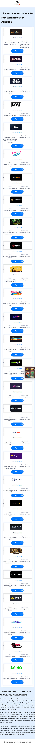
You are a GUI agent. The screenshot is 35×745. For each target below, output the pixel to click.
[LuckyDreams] (16, 81)
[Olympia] (16, 503)
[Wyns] (16, 339)
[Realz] (16, 32)
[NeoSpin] (16, 362)
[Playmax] (16, 177)
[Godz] (16, 527)
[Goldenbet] (16, 200)
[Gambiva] (16, 59)
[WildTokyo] (16, 245)
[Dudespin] (16, 293)
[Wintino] (16, 269)
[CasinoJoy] (16, 154)
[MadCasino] (16, 646)
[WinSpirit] (16, 386)
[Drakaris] (16, 222)
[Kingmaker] (16, 456)
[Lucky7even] (16, 317)
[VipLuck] (16, 480)
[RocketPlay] (16, 598)
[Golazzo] (16, 127)
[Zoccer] (16, 574)
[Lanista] (16, 551)
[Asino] (16, 668)
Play (16, 51)
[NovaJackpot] (16, 622)
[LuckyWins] (16, 105)
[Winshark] (16, 408)
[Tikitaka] (16, 432)
